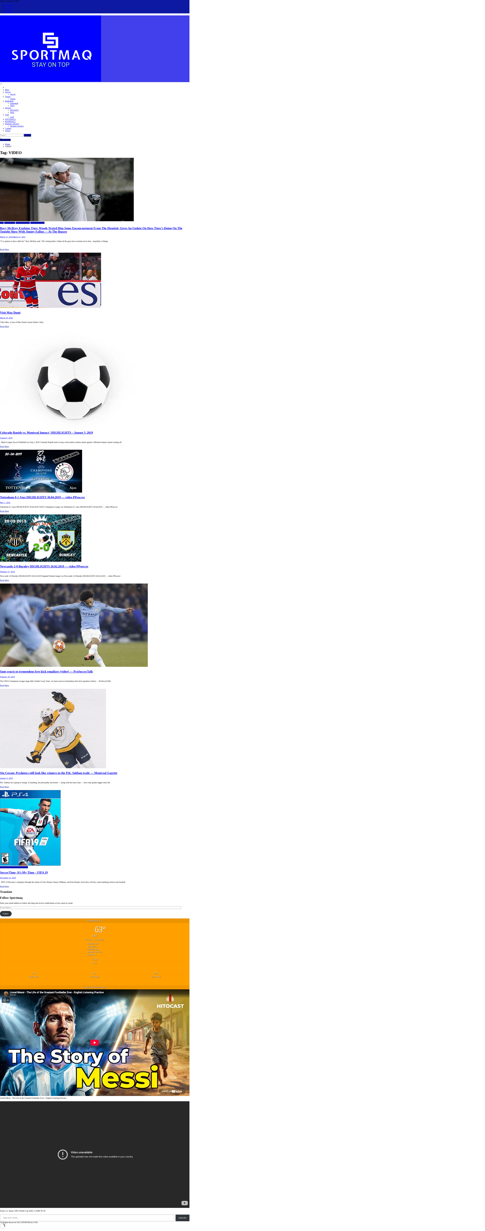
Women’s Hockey (12, 124)
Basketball (9, 101)
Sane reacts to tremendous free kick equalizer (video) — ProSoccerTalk (46, 671)
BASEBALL (10, 122)
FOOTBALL (10, 119)
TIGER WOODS (23, 223)
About (7, 131)
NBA (12, 106)
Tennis (7, 97)
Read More (4, 249)
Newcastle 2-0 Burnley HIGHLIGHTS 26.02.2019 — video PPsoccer (44, 566)
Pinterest (8, 12)
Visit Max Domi (10, 312)
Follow (6, 914)
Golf (7, 115)
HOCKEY (14, 110)
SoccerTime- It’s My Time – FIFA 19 (24, 872)
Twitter (8, 8)
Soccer (7, 92)
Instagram (9, 10)
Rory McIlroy (9, 223)
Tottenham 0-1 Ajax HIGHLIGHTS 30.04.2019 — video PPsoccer (42, 497)
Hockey (8, 108)
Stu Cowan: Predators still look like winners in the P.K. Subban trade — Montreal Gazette (58, 773)
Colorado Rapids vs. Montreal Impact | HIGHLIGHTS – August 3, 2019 (46, 432)
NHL (12, 112)
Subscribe (182, 1218)
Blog (7, 90)
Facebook (9, 5)
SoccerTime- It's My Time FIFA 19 (14, 867)
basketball (14, 103)
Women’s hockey (17, 126)
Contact (8, 128)
